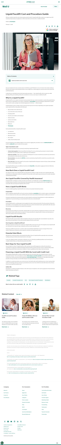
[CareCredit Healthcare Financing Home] (30, 2)
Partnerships (44, 414)
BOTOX (23, 158)
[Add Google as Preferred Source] (52, 29)
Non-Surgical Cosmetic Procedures (36, 280)
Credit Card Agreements (8, 424)
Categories (24, 397)
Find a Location (25, 400)
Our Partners (6, 392)
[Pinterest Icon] (52, 26)
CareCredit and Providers (47, 390)
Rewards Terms (6, 428)
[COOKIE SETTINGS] (2, 442)
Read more (4, 327)
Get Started (44, 392)
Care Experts (24, 409)
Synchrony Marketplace (27, 411)
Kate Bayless (12, 21)
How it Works (24, 395)
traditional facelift (47, 142)
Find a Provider (44, 6)
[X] (55, 26)
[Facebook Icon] (47, 26)
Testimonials (44, 407)
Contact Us (6, 395)
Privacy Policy (6, 429)
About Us (5, 390)
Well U (5, 6)
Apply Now (24, 392)
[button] (59, 2)
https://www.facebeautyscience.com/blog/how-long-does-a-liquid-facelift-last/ (21, 373)
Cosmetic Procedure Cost (18, 280)
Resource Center (45, 402)
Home (23, 390)
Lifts (26, 280)
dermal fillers (33, 101)
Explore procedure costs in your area (19, 80)
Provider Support (45, 397)
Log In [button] (2, 1)
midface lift (12, 144)
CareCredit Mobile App (31, 257)
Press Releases (6, 397)
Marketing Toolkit (45, 400)
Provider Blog (44, 404)
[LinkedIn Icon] (49, 26)
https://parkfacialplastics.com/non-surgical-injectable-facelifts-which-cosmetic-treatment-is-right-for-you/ (26, 364)
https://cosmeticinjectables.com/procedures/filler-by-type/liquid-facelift (25, 368)
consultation (36, 193)
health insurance (46, 180)
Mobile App (19, 429)
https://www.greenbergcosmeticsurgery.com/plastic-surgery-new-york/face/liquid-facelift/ (21, 356)
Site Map (18, 428)
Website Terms (6, 426)
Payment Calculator (26, 402)
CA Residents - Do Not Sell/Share (9, 433)
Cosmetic (8, 280)
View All (18, 294)
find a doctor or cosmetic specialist (34, 255)
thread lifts (32, 165)
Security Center (20, 426)
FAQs (23, 404)
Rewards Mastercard (26, 414)
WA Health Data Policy (7, 431)
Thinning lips (10, 125)
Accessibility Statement (21, 424)
